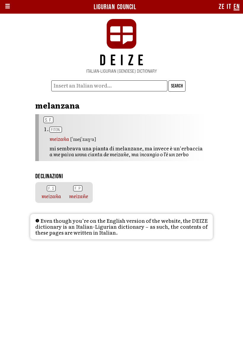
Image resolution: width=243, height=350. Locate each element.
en (236, 7)
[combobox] (109, 85)
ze (221, 7)
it (229, 7)
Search (177, 86)
